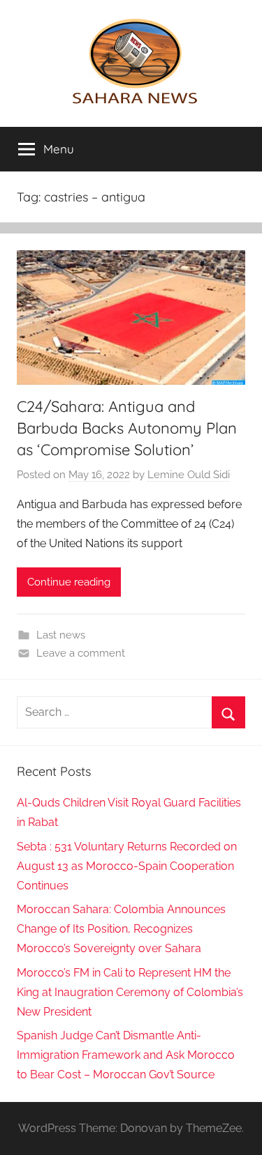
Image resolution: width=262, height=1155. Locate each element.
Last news (60, 635)
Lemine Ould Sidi (188, 474)
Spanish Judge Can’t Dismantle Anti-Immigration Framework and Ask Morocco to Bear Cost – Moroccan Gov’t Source (126, 1055)
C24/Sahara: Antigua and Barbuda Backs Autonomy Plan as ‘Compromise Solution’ (127, 428)
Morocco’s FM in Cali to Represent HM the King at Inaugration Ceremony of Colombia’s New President (130, 992)
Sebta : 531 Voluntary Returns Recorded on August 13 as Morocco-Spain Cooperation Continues (127, 866)
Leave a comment (80, 653)
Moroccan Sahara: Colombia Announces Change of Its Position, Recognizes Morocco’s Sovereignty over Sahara (121, 929)
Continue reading (68, 582)
